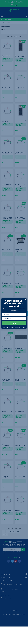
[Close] (25, 299)
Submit (14, 323)
